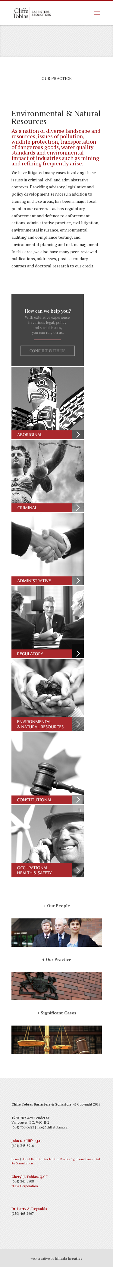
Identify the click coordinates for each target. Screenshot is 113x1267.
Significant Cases (82, 1159)
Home (15, 1159)
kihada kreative (69, 1258)
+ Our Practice (56, 959)
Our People (44, 1159)
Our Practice (62, 1159)
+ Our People (56, 905)
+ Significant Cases (56, 1013)
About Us (28, 1159)
